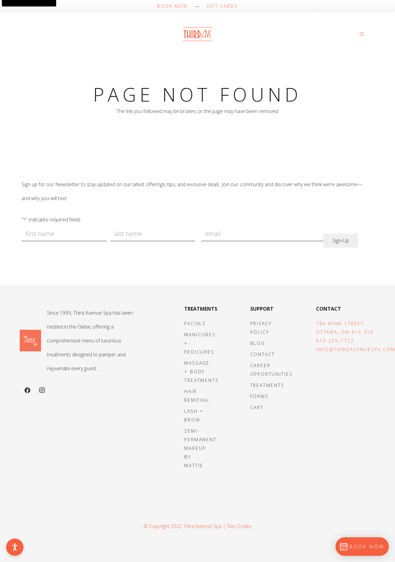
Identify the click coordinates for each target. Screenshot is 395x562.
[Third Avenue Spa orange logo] (30, 341)
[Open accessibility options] (14, 547)
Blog (257, 343)
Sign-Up (340, 240)
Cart (257, 407)
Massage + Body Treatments (201, 371)
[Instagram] (42, 390)
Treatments (267, 385)
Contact (262, 354)
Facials (195, 323)
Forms (259, 396)
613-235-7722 (335, 341)
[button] (363, 34)
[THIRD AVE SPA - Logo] (197, 34)
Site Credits (239, 526)
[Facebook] (27, 390)
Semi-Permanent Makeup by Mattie (200, 448)
